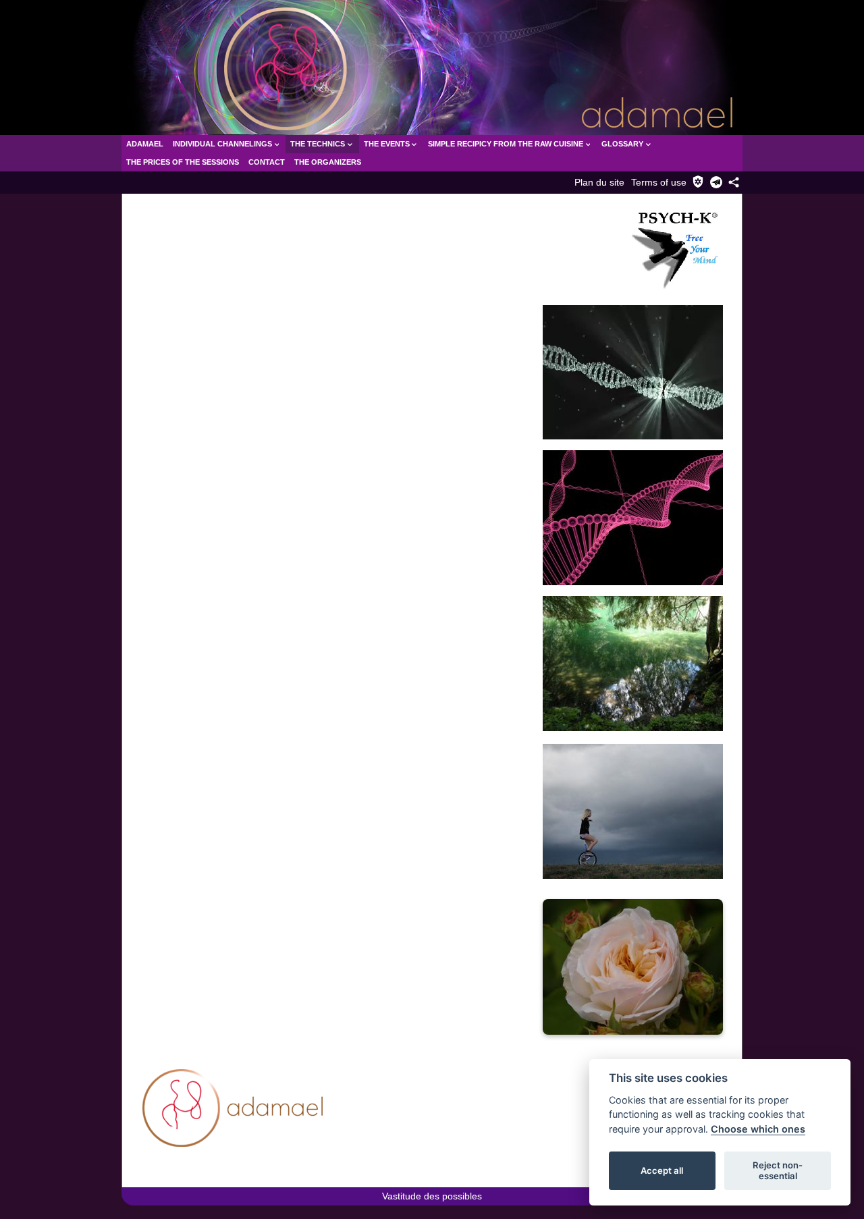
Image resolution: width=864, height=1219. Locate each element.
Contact (266, 162)
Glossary (622, 144)
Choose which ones (758, 1129)
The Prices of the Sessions (182, 162)
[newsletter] (716, 182)
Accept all (662, 1170)
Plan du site (599, 182)
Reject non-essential (778, 1170)
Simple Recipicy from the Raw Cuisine (505, 144)
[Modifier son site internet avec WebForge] (165, 1174)
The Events (387, 144)
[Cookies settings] (698, 181)
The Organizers (327, 162)
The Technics (317, 144)
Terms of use (658, 182)
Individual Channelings (222, 144)
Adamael (144, 144)
